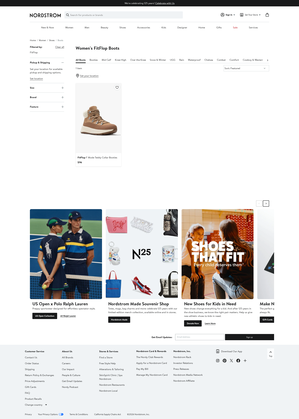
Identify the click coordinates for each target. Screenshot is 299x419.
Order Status (32, 363)
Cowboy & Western (253, 60)
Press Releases (181, 369)
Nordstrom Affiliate (184, 380)
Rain (181, 60)
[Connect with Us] (245, 361)
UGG (172, 60)
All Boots (81, 60)
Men (87, 27)
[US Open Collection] (66, 254)
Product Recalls (33, 398)
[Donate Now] (218, 254)
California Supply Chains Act (107, 414)
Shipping (30, 369)
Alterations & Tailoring (111, 369)
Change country (33, 404)
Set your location (89, 75)
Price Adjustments (35, 381)
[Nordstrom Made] (142, 254)
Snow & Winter (158, 60)
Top (270, 356)
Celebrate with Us (165, 3)
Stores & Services (108, 351)
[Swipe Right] (266, 203)
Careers (66, 363)
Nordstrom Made (119, 319)
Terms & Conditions (79, 414)
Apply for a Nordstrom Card (151, 363)
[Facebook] (238, 361)
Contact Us (31, 357)
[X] (231, 361)
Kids (163, 27)
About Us (67, 351)
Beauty (104, 27)
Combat (221, 60)
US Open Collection (44, 315)
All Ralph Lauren (68, 315)
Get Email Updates (72, 381)
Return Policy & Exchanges (39, 375)
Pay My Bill (142, 369)
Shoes (122, 27)
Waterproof (194, 60)
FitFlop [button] (34, 52)
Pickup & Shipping (40, 62)
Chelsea (208, 60)
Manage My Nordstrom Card (152, 374)
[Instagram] (218, 361)
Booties (94, 60)
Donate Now (193, 323)
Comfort (234, 60)
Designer (182, 27)
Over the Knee (138, 60)
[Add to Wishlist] (117, 87)
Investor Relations (183, 363)
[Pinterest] (224, 361)
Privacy (28, 414)
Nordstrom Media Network (188, 374)
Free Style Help (107, 363)
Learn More (210, 323)
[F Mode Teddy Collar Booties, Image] (98, 118)
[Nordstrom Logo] (45, 15)
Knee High (120, 60)
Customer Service (34, 351)
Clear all (59, 46)
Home (201, 27)
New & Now (47, 27)
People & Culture (71, 375)
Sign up (249, 337)
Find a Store (105, 357)
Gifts (219, 27)
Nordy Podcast (70, 387)
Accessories (143, 27)
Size (32, 87)
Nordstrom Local (108, 390)
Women (69, 27)
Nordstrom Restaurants (112, 384)
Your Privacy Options (48, 414)
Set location (36, 78)
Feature (34, 106)
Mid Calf (106, 60)
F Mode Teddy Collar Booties (97, 157)
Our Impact (68, 369)
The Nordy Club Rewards (149, 357)
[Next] (267, 60)
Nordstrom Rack (182, 357)
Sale (235, 27)
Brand (33, 97)
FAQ (27, 393)
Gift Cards (268, 319)
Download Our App (231, 351)
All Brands (67, 357)
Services (253, 27)
